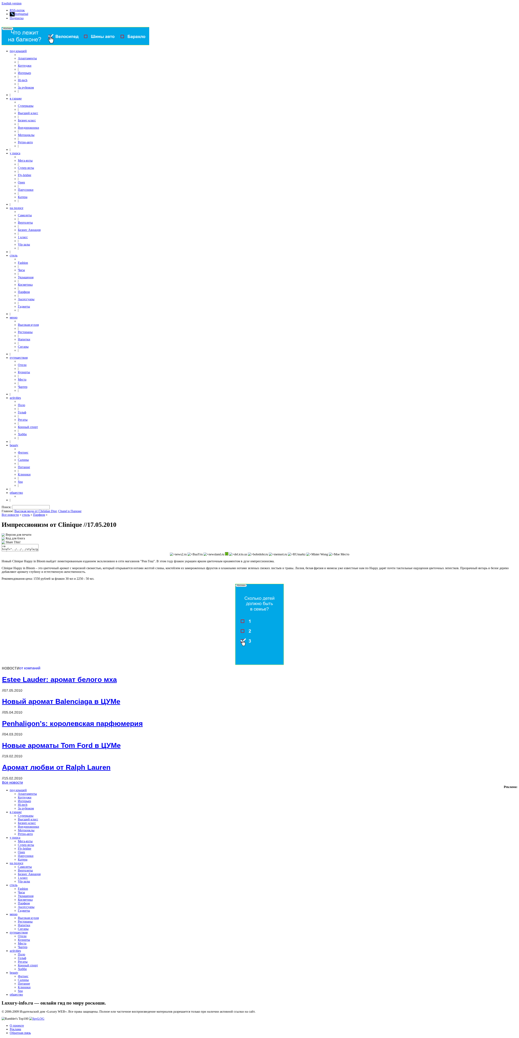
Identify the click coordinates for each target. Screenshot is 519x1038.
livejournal (21, 14)
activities (15, 397)
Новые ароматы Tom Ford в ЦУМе (61, 745)
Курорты (24, 372)
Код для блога (15, 538)
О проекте (17, 1025)
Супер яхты (26, 168)
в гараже (16, 98)
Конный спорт (28, 427)
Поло (21, 405)
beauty (14, 445)
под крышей (18, 51)
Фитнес (23, 452)
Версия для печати (18, 534)
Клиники (24, 474)
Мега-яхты (25, 160)
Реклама (15, 1029)
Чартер (22, 387)
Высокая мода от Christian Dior (35, 511)
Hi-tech (22, 80)
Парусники (25, 189)
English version (11, 3)
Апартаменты (27, 58)
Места (22, 379)
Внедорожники (28, 127)
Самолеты (25, 215)
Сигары (23, 346)
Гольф (22, 412)
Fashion (23, 262)
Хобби (22, 434)
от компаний (29, 668)
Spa (20, 481)
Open (21, 182)
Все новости (10, 514)
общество (16, 492)
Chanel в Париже (69, 511)
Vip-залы (24, 244)
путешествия (19, 357)
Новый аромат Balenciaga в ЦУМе (61, 701)
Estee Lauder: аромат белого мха (59, 679)
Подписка (17, 18)
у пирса (15, 153)
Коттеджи (24, 65)
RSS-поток (17, 10)
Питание (24, 467)
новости (10, 668)
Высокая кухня (28, 324)
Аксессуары (26, 299)
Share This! (13, 542)
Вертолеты (25, 222)
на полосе (16, 208)
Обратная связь (20, 1033)
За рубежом (26, 87)
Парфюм (24, 292)
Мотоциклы (26, 135)
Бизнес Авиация (29, 230)
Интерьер (24, 73)
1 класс (23, 237)
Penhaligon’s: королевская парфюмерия (72, 723)
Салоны (23, 460)
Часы (21, 270)
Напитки (24, 339)
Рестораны (25, 332)
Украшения (25, 277)
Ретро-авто (25, 142)
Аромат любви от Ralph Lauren (56, 767)
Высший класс (28, 113)
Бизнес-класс (27, 120)
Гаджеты (24, 306)
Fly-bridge (24, 175)
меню (13, 317)
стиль (13, 255)
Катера (22, 197)
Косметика (25, 284)
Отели (22, 365)
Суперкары (25, 105)
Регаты (23, 419)
